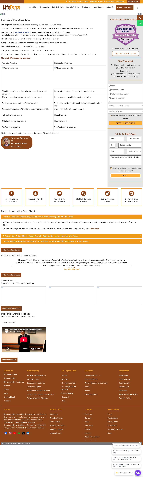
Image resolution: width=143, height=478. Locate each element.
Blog (63, 401)
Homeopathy (9, 378)
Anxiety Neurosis (117, 98)
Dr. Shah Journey (69, 383)
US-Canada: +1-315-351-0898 (78, 1)
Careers (7, 401)
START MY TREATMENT (125, 123)
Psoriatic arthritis (22, 32)
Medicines (123, 390)
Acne (113, 85)
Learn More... (125, 71)
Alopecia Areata (117, 90)
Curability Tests (91, 394)
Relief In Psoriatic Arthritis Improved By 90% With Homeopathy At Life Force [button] (38, 217)
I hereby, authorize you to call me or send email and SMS (126, 169)
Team (6, 389)
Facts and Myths (34, 387)
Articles (65, 379)
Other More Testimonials (11, 275)
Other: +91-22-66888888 (115, 1)
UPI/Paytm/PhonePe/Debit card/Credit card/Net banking (126, 117)
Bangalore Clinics (57, 425)
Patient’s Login (56, 429)
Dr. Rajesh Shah (10, 374)
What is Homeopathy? (36, 375)
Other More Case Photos (11, 308)
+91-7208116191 (97, 1)
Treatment (123, 375)
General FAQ (9, 397)
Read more (94, 229)
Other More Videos (9, 360)
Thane (87, 429)
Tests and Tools (91, 379)
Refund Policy (125, 398)
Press (110, 414)
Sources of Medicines (36, 383)
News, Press (113, 422)
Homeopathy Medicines (14, 382)
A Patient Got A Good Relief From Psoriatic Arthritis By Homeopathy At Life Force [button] (40, 236)
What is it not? (33, 379)
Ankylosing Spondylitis (120, 94)
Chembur (88, 414)
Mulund (88, 433)
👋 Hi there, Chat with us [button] (124, 473)
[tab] (71, 217)
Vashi (87, 422)
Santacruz (89, 425)
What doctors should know (38, 390)
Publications (113, 418)
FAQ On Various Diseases (37, 398)
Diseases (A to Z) (92, 375)
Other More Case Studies (11, 250)
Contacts (54, 414)
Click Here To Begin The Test (125, 53)
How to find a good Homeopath (40, 394)
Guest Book (124, 387)
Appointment (56, 433)
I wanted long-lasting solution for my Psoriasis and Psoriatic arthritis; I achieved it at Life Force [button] (46, 241)
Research (65, 397)
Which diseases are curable (96, 383)
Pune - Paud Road (92, 437)
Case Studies (124, 379)
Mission (7, 386)
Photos (87, 387)
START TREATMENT (124, 7)
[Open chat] (138, 473)
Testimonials (124, 383)
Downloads (112, 425)
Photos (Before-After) (128, 394)
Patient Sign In (133, 1)
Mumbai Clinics (56, 418)
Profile (64, 375)
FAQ (6, 393)
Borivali (88, 418)
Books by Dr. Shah (115, 429)
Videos (87, 390)
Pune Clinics (55, 422)
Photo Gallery (67, 393)
